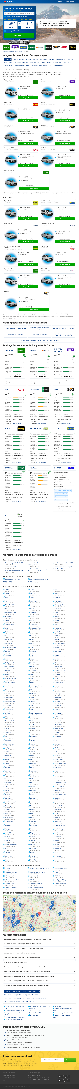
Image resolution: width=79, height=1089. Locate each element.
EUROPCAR (9, 350)
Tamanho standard (18, 59)
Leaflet (65, 931)
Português (60, 1)
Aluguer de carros (28, 98)
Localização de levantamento (13, 10)
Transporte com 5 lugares (37, 62)
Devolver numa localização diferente (17, 16)
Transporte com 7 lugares (21, 65)
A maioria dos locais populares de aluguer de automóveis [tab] (21, 995)
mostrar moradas (16, 384)
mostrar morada (64, 510)
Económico (43, 59)
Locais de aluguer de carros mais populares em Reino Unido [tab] (22, 991)
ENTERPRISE (34, 390)
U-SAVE (7, 516)
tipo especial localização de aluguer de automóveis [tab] (19, 1001)
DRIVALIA (33, 468)
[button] (37, 915)
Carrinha (51, 59)
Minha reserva (70, 1)
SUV (65, 62)
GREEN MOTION (36, 429)
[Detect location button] (32, 13)
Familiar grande (60, 59)
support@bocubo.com (34, 1075)
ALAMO (57, 429)
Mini (50, 65)
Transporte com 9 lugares (39, 65)
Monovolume (8, 62)
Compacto (8, 59)
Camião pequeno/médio (54, 62)
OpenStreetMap (72, 931)
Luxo (69, 62)
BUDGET (33, 350)
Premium (70, 59)
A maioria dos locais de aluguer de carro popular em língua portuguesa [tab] (25, 998)
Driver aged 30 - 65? (13, 31)
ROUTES (57, 468)
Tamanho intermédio (32, 59)
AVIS (6, 390)
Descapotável (8, 65)
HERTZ (7, 429)
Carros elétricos (58, 65)
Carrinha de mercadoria (21, 62)
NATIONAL (8, 468)
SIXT (56, 390)
